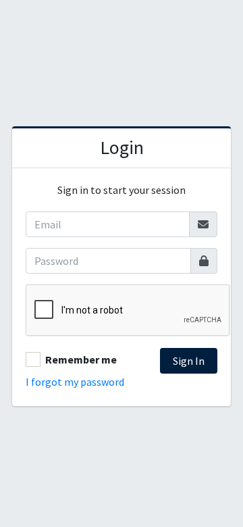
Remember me (81, 359)
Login (122, 147)
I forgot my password (75, 381)
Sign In (189, 361)
